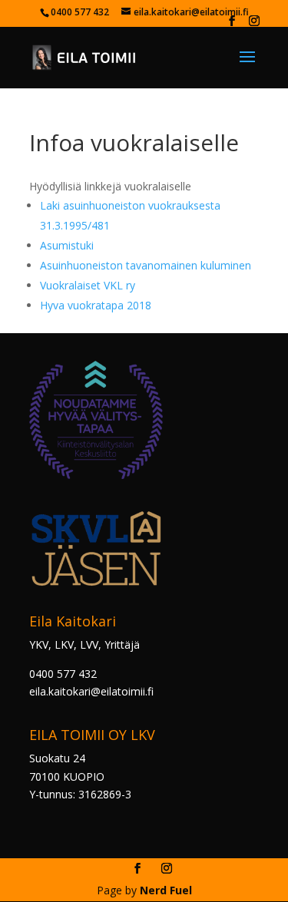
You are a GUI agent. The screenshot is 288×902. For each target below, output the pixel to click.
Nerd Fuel (166, 890)
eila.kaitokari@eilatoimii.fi (91, 691)
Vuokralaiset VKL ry (90, 285)
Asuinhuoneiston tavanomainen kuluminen (145, 265)
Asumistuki (67, 245)
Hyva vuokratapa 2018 (95, 305)
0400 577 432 (63, 673)
